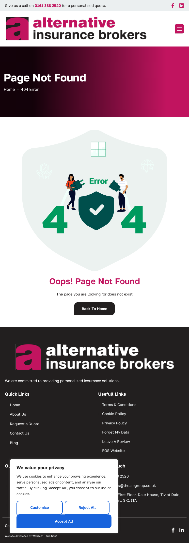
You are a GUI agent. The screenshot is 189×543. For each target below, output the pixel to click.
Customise (39, 507)
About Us (18, 414)
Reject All (87, 507)
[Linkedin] (181, 5)
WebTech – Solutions (44, 535)
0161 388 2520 (48, 5)
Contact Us (19, 433)
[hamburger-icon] (179, 29)
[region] (64, 496)
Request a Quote (24, 423)
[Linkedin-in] (181, 530)
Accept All (64, 521)
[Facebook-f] (173, 5)
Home (15, 405)
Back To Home (94, 308)
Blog (14, 442)
